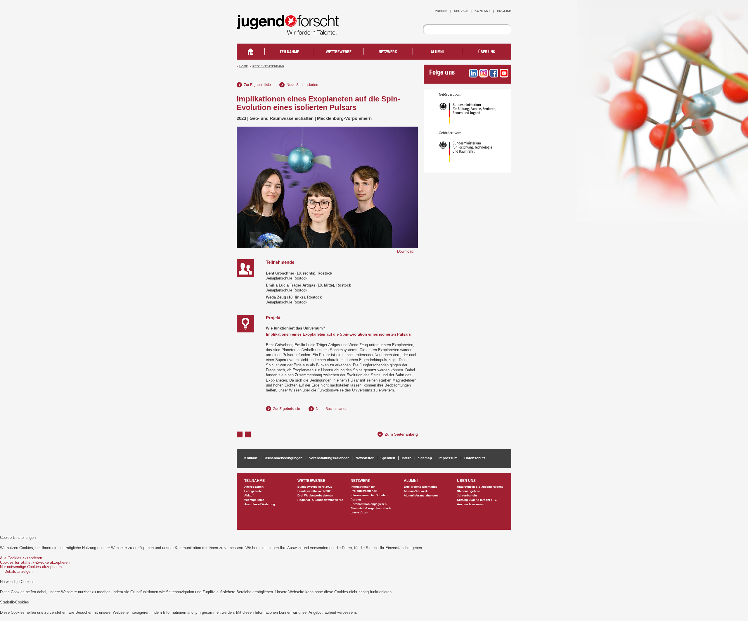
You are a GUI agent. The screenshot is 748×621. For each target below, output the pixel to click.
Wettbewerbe (339, 52)
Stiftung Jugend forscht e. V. (477, 499)
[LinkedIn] (473, 73)
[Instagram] (483, 73)
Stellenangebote (468, 491)
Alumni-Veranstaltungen (421, 495)
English (504, 11)
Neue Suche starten (302, 85)
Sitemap (425, 458)
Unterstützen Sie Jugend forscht (480, 486)
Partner (356, 499)
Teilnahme (289, 52)
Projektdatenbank (268, 66)
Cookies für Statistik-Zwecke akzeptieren (35, 562)
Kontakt (482, 11)
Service (461, 11)
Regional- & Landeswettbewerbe (320, 499)
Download (405, 251)
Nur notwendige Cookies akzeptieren (31, 567)
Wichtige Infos (254, 499)
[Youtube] (504, 73)
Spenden (387, 458)
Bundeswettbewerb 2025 (315, 491)
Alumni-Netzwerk (416, 491)
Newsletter (365, 458)
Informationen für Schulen (369, 495)
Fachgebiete (253, 491)
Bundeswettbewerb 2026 (315, 486)
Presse (441, 11)
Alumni (437, 52)
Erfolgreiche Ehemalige (420, 486)
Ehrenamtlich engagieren (369, 504)
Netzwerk (388, 52)
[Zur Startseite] (292, 30)
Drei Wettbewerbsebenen (315, 495)
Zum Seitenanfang (401, 433)
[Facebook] (493, 73)
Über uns (486, 52)
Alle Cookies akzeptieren (21, 558)
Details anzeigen (18, 571)
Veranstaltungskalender (329, 458)
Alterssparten (254, 486)
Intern (406, 458)
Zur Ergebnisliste (257, 85)
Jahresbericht (467, 495)
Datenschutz (474, 458)
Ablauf (248, 495)
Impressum (448, 458)
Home (243, 66)
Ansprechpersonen (470, 504)
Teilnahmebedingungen (283, 458)
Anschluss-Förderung (259, 504)
